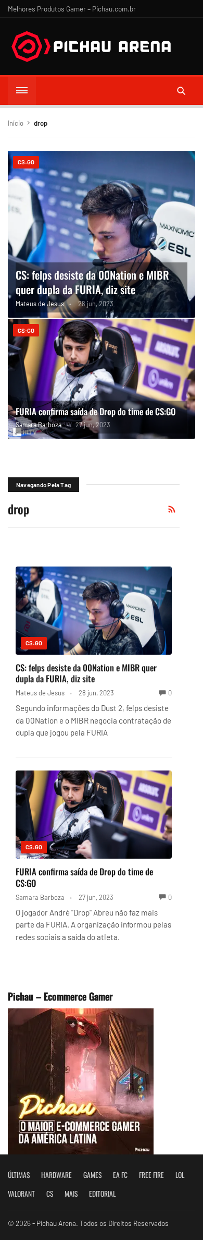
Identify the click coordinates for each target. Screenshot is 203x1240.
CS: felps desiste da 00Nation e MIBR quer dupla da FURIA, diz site (92, 282)
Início (15, 123)
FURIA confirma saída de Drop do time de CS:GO (95, 411)
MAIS (71, 1193)
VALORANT (21, 1193)
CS (49, 1193)
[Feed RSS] (172, 509)
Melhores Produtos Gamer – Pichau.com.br (72, 8)
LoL (179, 1175)
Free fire (151, 1175)
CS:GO (26, 162)
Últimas (19, 1175)
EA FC (120, 1175)
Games (92, 1175)
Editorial (102, 1193)
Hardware (56, 1175)
